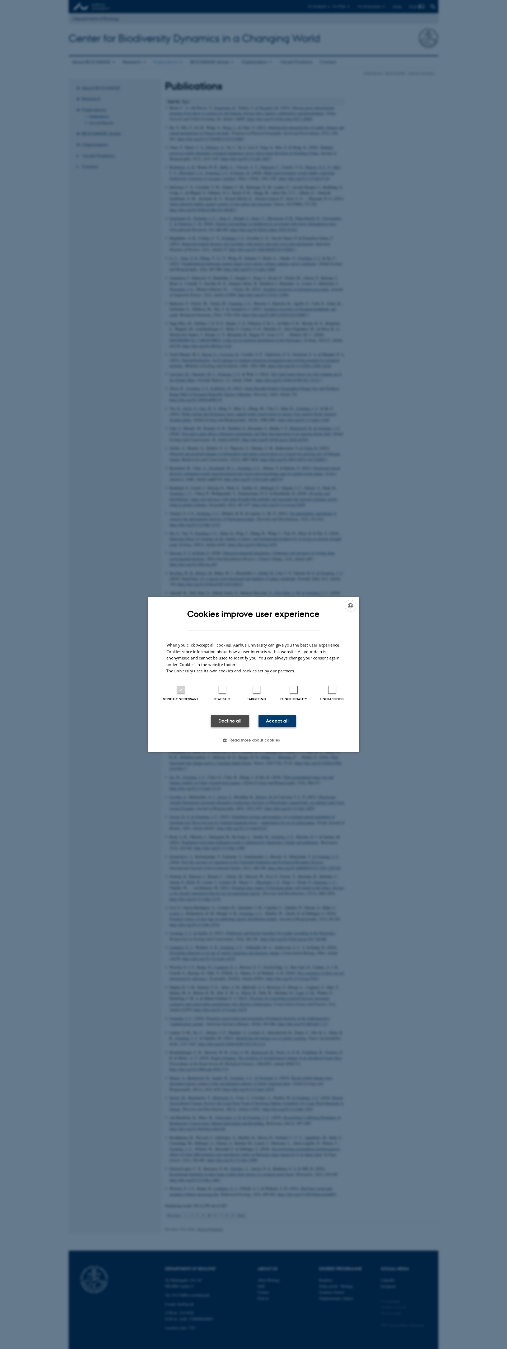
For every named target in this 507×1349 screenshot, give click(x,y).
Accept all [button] (277, 721)
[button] (253, 740)
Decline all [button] (229, 721)
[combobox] (350, 605)
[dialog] (253, 674)
